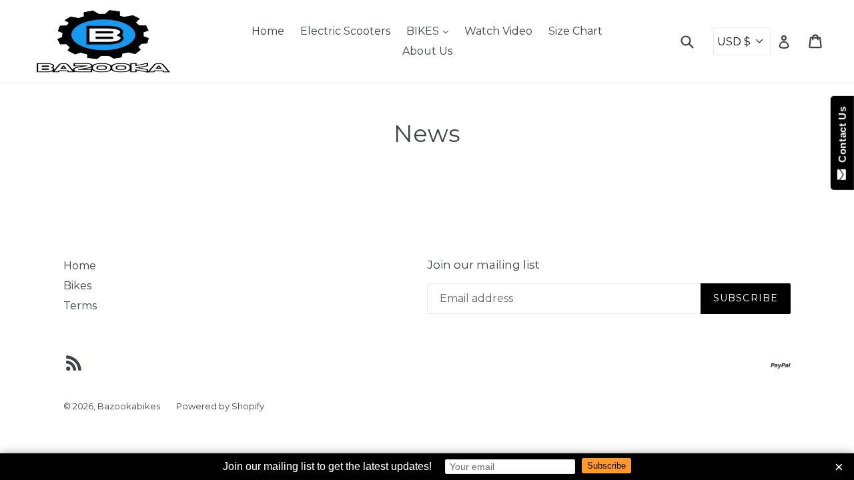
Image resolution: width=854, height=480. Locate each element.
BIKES (430, 30)
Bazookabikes (128, 406)
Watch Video (498, 31)
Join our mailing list (483, 264)
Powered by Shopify (220, 406)
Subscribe (606, 466)
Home (268, 31)
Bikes (77, 285)
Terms (80, 305)
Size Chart (575, 31)
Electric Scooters (345, 31)
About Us (427, 51)
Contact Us (842, 137)
